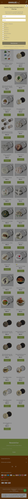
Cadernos (6, 29)
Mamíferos (6, 37)
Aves (5, 25)
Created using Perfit (14, 48)
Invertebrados (7, 33)
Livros (5, 35)
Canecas (6, 31)
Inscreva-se (14, 43)
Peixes (5, 39)
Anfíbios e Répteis (8, 23)
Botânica (6, 27)
